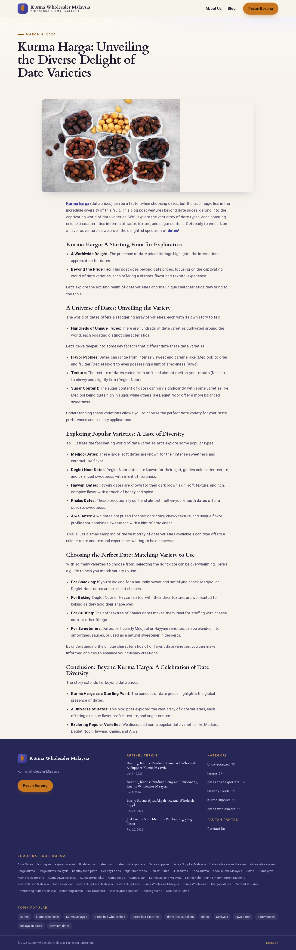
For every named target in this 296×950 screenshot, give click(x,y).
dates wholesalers (223, 809)
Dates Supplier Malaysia (189, 864)
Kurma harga (77, 203)
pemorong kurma (71, 891)
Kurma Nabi (193, 877)
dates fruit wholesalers (110, 917)
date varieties (266, 917)
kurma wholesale (47, 917)
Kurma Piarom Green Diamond (224, 877)
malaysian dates (31, 926)
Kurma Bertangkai (92, 877)
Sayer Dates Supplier (123, 891)
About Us (213, 8)
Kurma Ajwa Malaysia (62, 877)
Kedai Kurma (200, 871)
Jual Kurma (180, 871)
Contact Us (216, 829)
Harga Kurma (26, 871)
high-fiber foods (136, 871)
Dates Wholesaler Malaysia (228, 864)
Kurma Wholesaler (195, 884)
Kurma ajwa (265, 871)
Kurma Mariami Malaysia (165, 877)
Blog (232, 8)
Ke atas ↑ (272, 942)
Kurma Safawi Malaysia (33, 884)
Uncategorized (221, 764)
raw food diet (95, 891)
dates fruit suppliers (180, 917)
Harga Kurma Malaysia (53, 871)
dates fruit (106, 864)
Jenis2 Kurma (160, 871)
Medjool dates (221, 884)
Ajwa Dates (25, 864)
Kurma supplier (221, 800)
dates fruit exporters (226, 782)
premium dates (59, 926)
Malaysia (222, 917)
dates (173, 230)
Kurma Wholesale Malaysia (161, 884)
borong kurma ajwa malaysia (56, 864)
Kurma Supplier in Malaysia (95, 884)
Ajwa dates (242, 917)
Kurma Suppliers (128, 884)
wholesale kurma (177, 891)
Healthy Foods (221, 791)
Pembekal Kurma (246, 884)
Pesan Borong (260, 8)
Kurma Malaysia (76, 917)
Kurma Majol (137, 877)
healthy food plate (84, 871)
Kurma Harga (116, 877)
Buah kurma (87, 864)
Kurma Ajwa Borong (31, 877)
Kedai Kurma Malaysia (227, 871)
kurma (214, 773)
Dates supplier (159, 864)
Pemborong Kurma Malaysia (37, 891)
